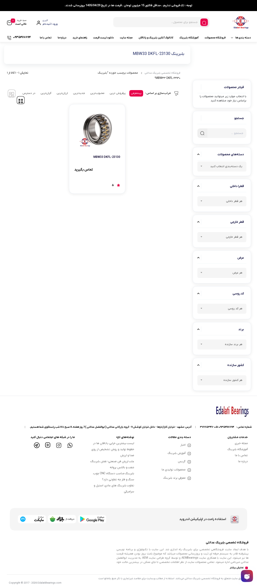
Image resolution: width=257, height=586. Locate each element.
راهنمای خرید (79, 37)
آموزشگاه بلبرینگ (189, 37)
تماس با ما (46, 37)
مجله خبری (241, 443)
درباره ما (62, 37)
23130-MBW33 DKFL (106, 157)
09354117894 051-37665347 (217, 427)
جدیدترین (79, 93)
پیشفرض (136, 93)
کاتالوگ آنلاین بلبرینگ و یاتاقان (156, 37)
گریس (182, 461)
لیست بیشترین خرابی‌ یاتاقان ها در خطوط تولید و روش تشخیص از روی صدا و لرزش (112, 449)
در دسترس (28, 93)
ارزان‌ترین (62, 93)
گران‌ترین (46, 93)
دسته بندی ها (243, 37)
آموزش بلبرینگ (177, 453)
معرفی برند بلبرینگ (174, 478)
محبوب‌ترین (97, 93)
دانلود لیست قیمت (103, 37)
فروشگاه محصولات (215, 37)
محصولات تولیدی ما (174, 470)
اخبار (183, 445)
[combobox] (221, 166)
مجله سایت (126, 37)
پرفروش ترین (118, 93)
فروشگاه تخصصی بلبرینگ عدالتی (162, 73)
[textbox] (221, 167)
